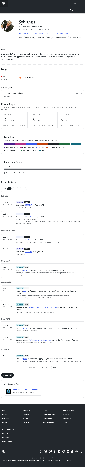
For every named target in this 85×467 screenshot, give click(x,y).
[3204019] (28, 252)
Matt (5, 433)
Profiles (5, 10)
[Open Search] (75, 3)
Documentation (49, 414)
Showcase (27, 410)
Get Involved (68, 410)
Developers (47, 418)
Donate (67, 418)
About (4, 410)
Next (54, 367)
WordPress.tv (49, 422)
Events (66, 414)
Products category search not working (43, 307)
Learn (45, 410)
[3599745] (29, 217)
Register (73, 10)
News (4, 414)
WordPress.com (9, 429)
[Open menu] (81, 3)
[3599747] (29, 205)
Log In (80, 10)
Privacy (5, 422)
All (9, 189)
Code (15, 189)
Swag (66, 422)
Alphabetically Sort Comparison (40, 340)
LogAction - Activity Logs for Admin (25, 389)
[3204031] (28, 240)
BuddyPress (8, 441)
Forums (22, 189)
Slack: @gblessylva (61, 33)
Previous (32, 367)
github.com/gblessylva (42, 33)
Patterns (26, 422)
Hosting (5, 418)
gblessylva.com (25, 33)
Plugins (7, 375)
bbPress (6, 437)
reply (25, 270)
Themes (26, 414)
